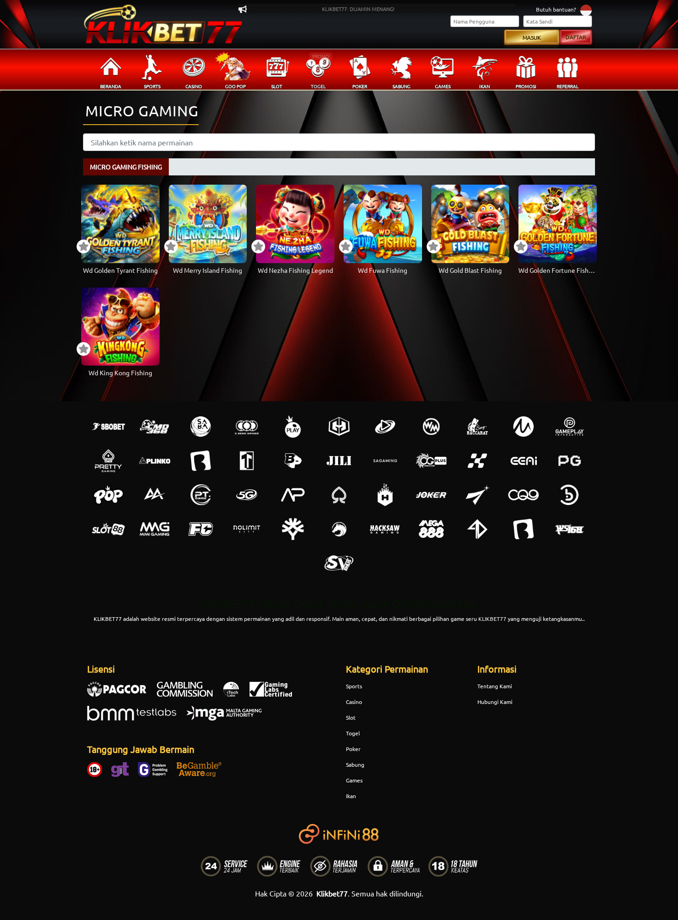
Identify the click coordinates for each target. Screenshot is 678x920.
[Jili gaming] (339, 460)
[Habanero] (385, 494)
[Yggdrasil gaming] (292, 529)
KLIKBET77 (492, 618)
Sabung (355, 764)
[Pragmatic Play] (292, 426)
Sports (354, 686)
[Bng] (569, 494)
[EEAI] (523, 460)
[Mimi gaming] (154, 529)
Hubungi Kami (494, 701)
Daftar (575, 37)
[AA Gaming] (154, 494)
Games (354, 780)
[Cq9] (523, 494)
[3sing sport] (246, 426)
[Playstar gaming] (477, 494)
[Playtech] (385, 426)
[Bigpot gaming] (292, 460)
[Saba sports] (200, 426)
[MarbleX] (477, 460)
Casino (354, 701)
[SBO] (108, 426)
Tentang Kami (494, 686)
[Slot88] (108, 529)
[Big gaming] (200, 460)
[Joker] (431, 494)
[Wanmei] (431, 426)
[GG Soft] (339, 426)
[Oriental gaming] (431, 460)
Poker (353, 748)
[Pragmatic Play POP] (108, 494)
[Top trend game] (246, 460)
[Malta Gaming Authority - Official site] (229, 718)
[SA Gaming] (385, 460)
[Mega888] (431, 529)
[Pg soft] (569, 460)
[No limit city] (246, 529)
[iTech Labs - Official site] (235, 694)
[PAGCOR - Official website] (121, 694)
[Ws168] (569, 529)
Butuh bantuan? (556, 9)
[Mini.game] (154, 460)
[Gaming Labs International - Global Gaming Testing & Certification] (275, 694)
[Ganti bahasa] (586, 10)
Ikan (351, 796)
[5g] (246, 494)
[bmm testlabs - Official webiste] (136, 718)
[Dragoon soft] (339, 529)
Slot (351, 717)
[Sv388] (339, 563)
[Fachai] (200, 529)
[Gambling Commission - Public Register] (189, 694)
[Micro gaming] (523, 426)
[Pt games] (200, 494)
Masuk (532, 37)
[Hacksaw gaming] (385, 529)
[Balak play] (523, 529)
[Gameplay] (569, 426)
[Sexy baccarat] (477, 426)
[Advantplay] (292, 494)
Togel (353, 733)
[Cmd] (154, 426)
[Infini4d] (477, 529)
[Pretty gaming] (108, 460)
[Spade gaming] (339, 494)
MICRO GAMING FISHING (126, 166)
